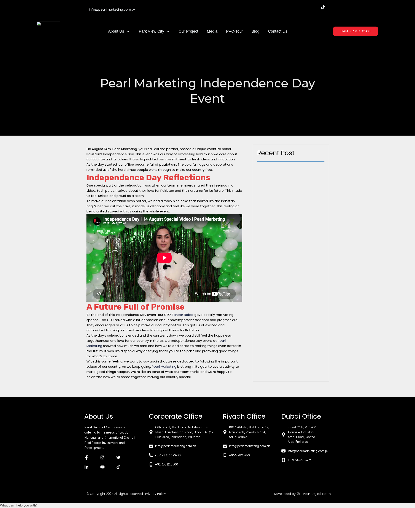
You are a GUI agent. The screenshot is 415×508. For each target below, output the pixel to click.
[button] (207, 505)
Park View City (151, 31)
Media (212, 31)
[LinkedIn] (305, 7)
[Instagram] (288, 7)
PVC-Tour (234, 31)
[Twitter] (297, 7)
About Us (116, 31)
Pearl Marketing (164, 366)
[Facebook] (279, 7)
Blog (255, 31)
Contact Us (277, 31)
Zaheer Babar (182, 314)
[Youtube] (314, 7)
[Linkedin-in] (86, 467)
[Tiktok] (323, 7)
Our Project (188, 31)
